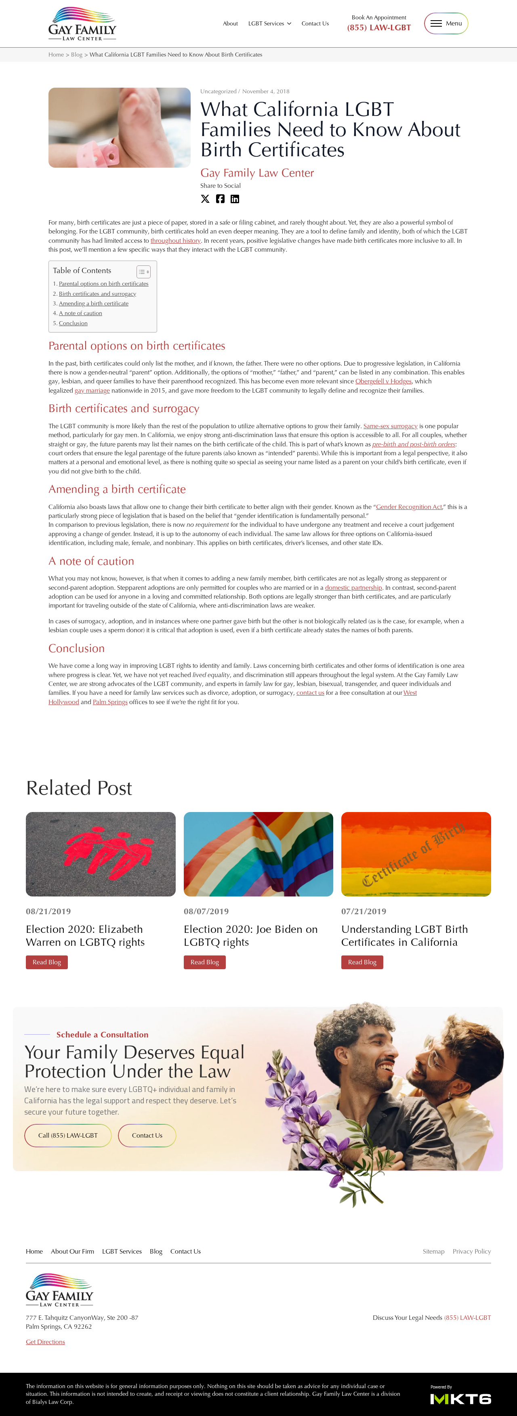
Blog (76, 54)
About (230, 23)
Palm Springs (110, 702)
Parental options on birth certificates (104, 283)
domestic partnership (353, 587)
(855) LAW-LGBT (379, 27)
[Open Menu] (446, 23)
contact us (310, 692)
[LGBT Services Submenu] (289, 23)
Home (56, 54)
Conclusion (73, 323)
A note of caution (80, 313)
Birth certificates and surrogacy (97, 293)
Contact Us (315, 23)
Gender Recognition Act (409, 507)
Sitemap (434, 1251)
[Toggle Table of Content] (139, 272)
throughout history (176, 240)
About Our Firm (72, 1251)
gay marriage (92, 390)
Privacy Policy (472, 1251)
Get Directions (45, 1342)
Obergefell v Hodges (383, 381)
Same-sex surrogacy (391, 426)
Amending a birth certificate (93, 303)
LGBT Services (266, 23)
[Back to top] (497, 20)
